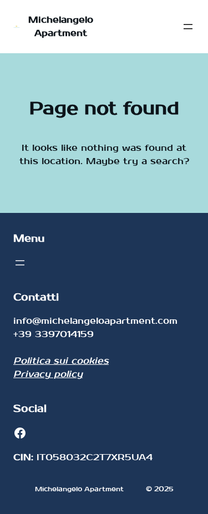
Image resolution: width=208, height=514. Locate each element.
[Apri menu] (188, 26)
